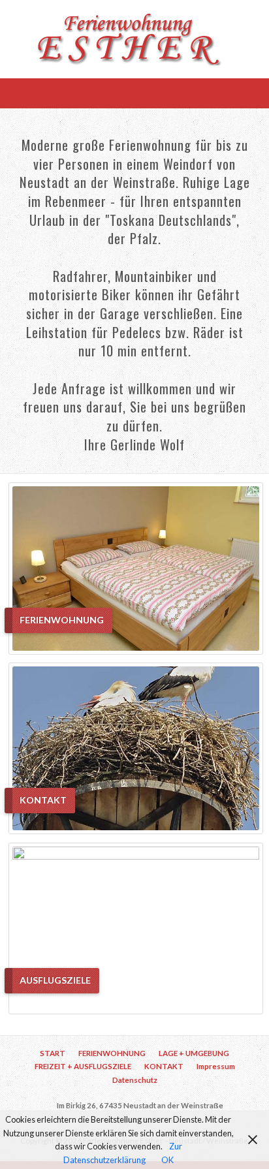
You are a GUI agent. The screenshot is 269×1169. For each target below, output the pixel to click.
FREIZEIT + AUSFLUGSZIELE (83, 1066)
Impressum (216, 1066)
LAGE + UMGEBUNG (194, 1053)
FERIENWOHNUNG (112, 1053)
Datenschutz (134, 1080)
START (52, 1053)
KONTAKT (163, 1066)
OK (167, 1160)
